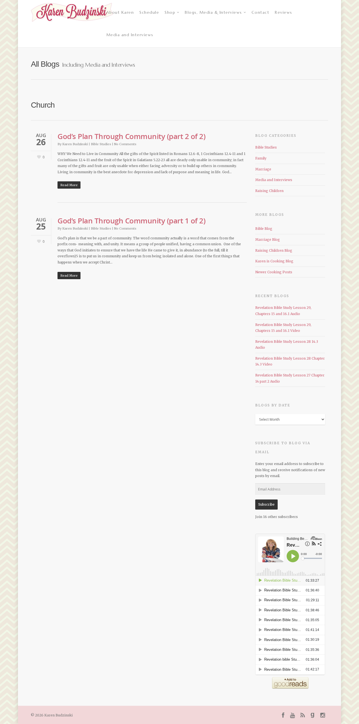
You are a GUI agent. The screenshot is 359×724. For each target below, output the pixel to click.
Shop (170, 12)
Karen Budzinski (75, 144)
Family (260, 158)
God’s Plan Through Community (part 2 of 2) (131, 136)
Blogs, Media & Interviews (213, 12)
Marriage (263, 169)
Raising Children (269, 191)
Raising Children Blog (273, 250)
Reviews (283, 12)
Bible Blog (263, 228)
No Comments (125, 144)
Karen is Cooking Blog (274, 261)
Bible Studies (101, 144)
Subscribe (266, 504)
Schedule (149, 12)
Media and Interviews (129, 34)
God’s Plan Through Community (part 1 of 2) (131, 221)
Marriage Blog (267, 239)
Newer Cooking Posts (273, 272)
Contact (261, 12)
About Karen (120, 12)
